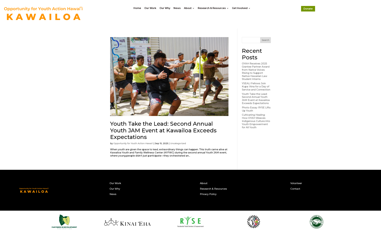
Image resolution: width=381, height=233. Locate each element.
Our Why (165, 8)
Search (265, 40)
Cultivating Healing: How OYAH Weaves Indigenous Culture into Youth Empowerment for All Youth (256, 121)
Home (137, 8)
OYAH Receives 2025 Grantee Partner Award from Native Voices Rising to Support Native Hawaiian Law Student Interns (256, 71)
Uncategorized (178, 143)
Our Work (150, 8)
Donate (308, 8)
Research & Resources (212, 8)
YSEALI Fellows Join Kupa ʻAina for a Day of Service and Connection (256, 86)
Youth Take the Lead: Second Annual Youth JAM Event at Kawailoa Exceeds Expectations (163, 130)
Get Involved (240, 8)
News (177, 8)
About (188, 8)
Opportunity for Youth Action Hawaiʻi (133, 143)
